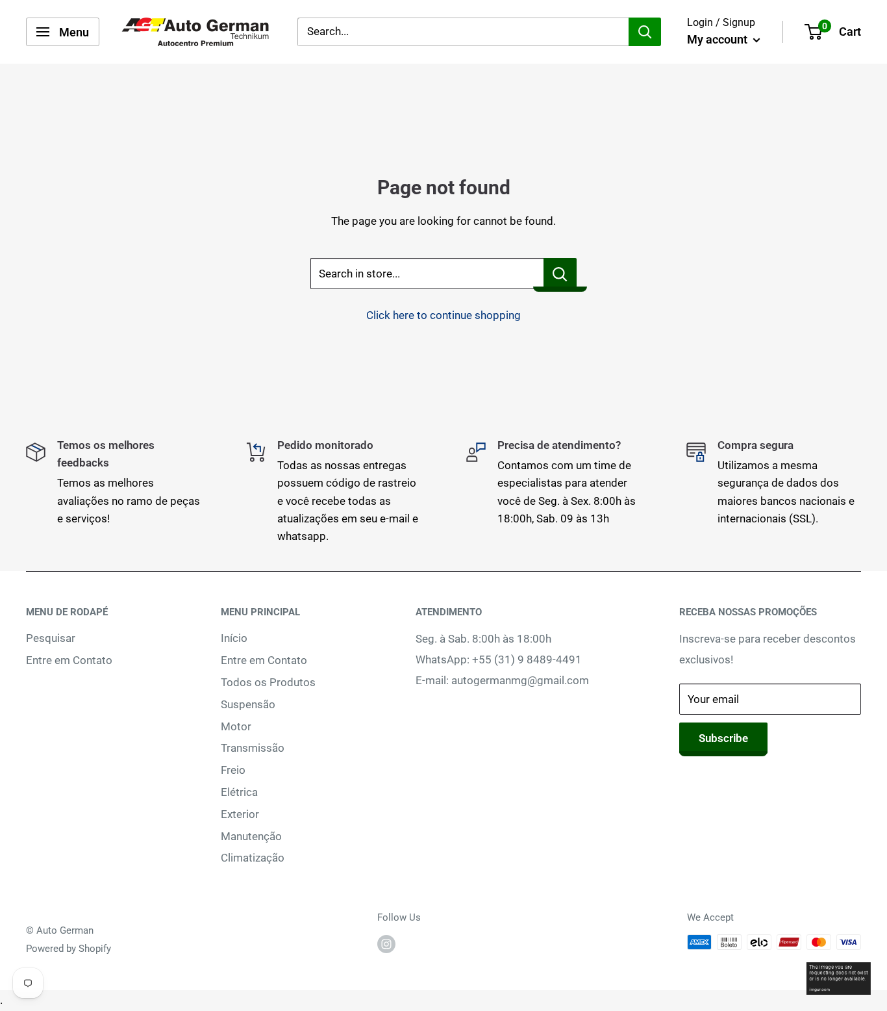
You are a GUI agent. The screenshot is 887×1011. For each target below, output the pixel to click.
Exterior (240, 814)
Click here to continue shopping (443, 315)
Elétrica (239, 792)
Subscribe (723, 738)
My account (718, 39)
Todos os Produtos (268, 682)
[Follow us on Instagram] (386, 943)
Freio (233, 769)
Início (234, 638)
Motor (236, 726)
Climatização (252, 857)
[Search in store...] (560, 273)
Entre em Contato (69, 660)
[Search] (645, 32)
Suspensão (248, 704)
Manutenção (251, 836)
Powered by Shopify (68, 948)
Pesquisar (50, 638)
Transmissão (252, 747)
